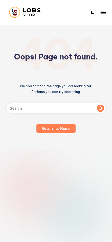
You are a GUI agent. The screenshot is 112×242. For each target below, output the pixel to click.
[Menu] (103, 12)
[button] (100, 108)
